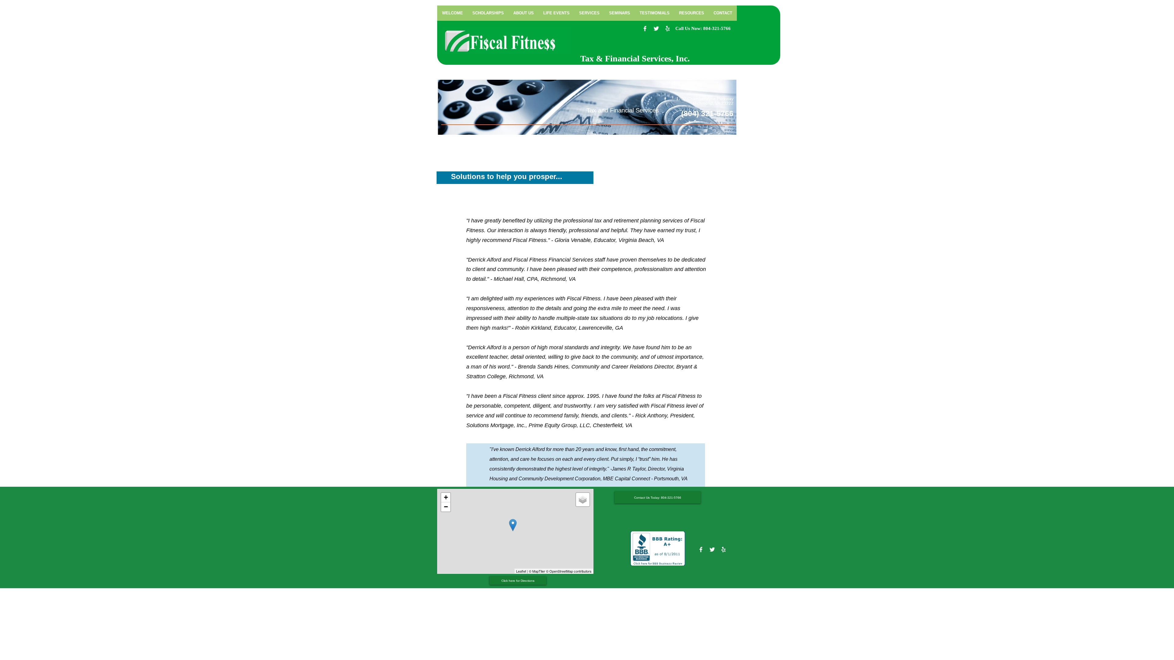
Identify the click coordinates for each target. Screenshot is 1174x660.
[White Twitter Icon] (656, 28)
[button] (589, 13)
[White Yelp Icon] (667, 28)
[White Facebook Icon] (644, 28)
